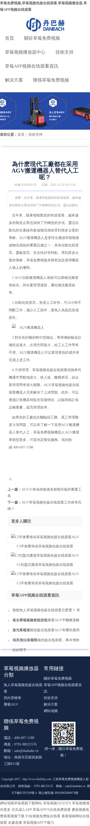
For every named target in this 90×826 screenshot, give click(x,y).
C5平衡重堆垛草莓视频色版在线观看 (45, 583)
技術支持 (65, 52)
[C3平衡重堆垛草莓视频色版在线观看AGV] (45, 537)
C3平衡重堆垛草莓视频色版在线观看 (45, 546)
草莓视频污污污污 (57, 803)
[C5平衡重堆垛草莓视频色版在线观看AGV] (45, 574)
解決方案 (14, 80)
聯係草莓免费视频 (51, 80)
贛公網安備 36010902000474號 (58, 793)
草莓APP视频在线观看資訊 (31, 66)
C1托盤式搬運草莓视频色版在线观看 (45, 565)
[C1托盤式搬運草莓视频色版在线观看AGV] (45, 555)
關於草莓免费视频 (42, 38)
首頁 (9, 38)
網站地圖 (51, 711)
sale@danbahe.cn (26, 751)
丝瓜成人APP (22, 810)
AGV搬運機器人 (31, 238)
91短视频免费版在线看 (43, 816)
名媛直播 (15, 823)
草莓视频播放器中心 (25, 52)
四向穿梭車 (12, 698)
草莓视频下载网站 (28, 803)
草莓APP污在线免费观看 (52, 810)
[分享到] (9, 479)
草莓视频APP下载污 (38, 823)
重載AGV (11, 704)
